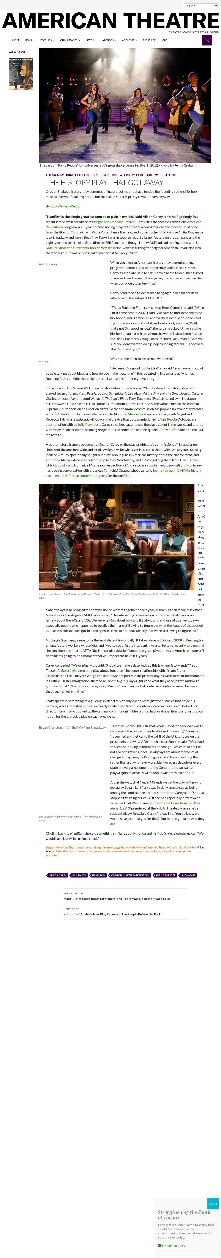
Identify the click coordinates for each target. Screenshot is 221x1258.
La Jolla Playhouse (87, 424)
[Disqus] (125, 984)
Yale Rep (166, 419)
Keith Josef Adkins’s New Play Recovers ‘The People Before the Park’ (112, 911)
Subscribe (149, 40)
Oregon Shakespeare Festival (113, 222)
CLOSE (213, 1203)
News (28, 40)
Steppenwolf (137, 414)
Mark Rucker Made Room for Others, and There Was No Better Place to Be (116, 896)
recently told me (186, 645)
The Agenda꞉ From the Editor (68, 174)
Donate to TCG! (173, 1245)
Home (15, 40)
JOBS (164, 40)
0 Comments (167, 174)
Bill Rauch (79, 875)
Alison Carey (57, 875)
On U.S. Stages (68, 40)
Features (46, 40)
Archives (108, 40)
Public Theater (165, 875)
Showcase (188, 875)
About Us (128, 40)
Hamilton (98, 875)
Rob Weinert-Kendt (139, 174)
